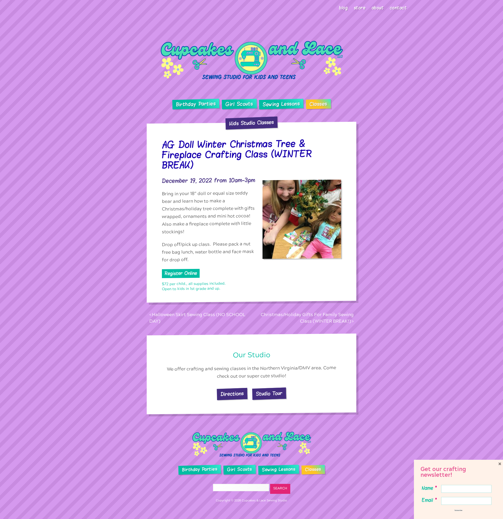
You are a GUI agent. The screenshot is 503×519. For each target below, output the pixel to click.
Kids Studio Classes (251, 123)
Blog (343, 8)
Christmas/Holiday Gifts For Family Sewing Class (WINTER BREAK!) (307, 318)
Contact (398, 8)
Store (360, 8)
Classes (318, 104)
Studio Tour (269, 394)
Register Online (181, 273)
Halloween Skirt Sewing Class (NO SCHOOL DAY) (197, 318)
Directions (232, 394)
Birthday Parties (196, 104)
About (378, 8)
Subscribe (458, 510)
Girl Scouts (239, 104)
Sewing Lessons (281, 104)
